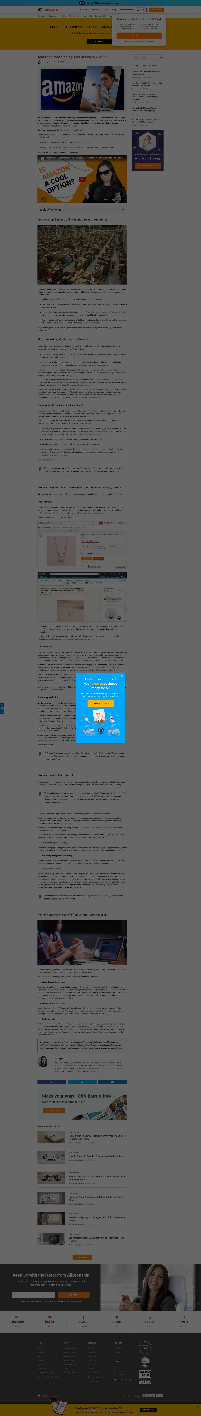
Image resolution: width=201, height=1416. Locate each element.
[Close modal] (122, 676)
